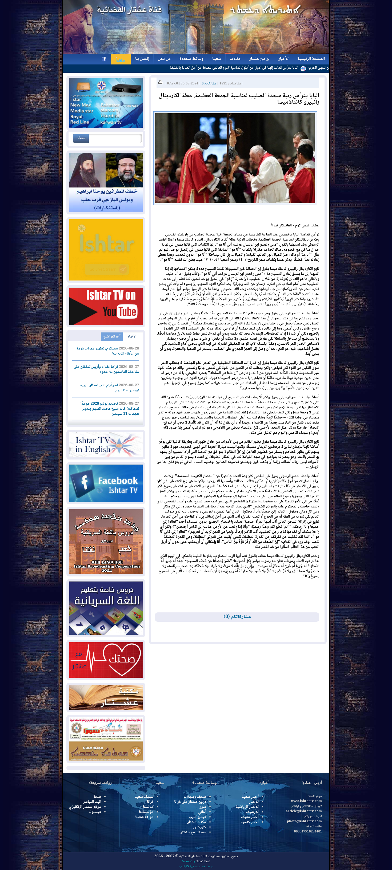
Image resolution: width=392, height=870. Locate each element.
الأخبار (132, 337)
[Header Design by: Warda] (196, 53)
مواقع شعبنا (144, 817)
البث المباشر (92, 802)
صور (202, 807)
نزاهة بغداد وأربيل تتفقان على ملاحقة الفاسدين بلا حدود (106, 370)
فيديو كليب (197, 817)
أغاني (202, 812)
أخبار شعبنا (250, 797)
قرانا (150, 802)
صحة (97, 797)
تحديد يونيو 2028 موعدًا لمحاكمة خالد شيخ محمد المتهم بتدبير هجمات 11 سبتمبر (109, 408)
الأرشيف (252, 812)
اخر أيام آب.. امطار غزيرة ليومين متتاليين (109, 388)
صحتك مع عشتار (193, 832)
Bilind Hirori (203, 862)
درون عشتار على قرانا (190, 802)
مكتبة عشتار (196, 822)
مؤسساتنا (146, 812)
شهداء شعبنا (144, 797)
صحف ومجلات (194, 797)
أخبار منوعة (250, 817)
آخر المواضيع (111, 337)
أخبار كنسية (250, 822)
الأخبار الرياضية (247, 807)
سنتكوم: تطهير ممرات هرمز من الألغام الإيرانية (108, 351)
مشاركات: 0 (209, 84)
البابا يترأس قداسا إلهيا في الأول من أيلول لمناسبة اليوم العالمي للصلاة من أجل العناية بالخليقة (264, 68)
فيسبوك (95, 812)
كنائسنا (148, 807)
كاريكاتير (199, 827)
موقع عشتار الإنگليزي (85, 807)
